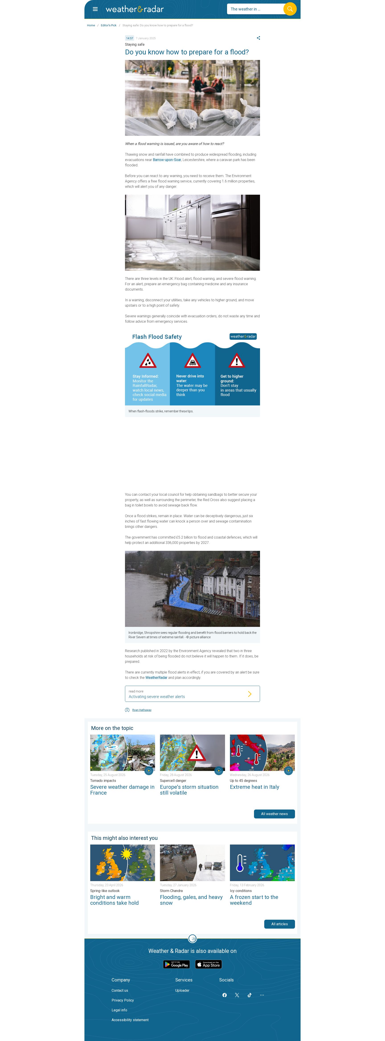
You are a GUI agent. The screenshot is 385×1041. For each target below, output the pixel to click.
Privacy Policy (123, 1000)
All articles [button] (279, 924)
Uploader (182, 990)
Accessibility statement (130, 1020)
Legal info (119, 1010)
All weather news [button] (274, 814)
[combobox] (258, 9)
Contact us (120, 990)
